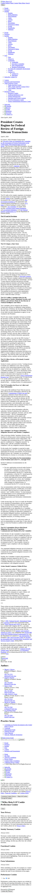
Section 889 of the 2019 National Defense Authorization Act (16, 633)
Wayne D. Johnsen (9, 702)
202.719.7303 (8, 707)
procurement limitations (10, 210)
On (4, 878)
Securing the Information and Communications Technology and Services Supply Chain (16, 639)
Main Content (14, 3)
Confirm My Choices (6, 891)
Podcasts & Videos (13, 24)
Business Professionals (18, 67)
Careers (6, 80)
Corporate (6, 622)
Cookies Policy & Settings (12, 761)
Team (9, 90)
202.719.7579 (8, 674)
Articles (10, 19)
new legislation (12, 206)
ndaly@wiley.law (9, 692)
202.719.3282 (8, 691)
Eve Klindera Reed (9, 710)
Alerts (10, 18)
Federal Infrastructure (14, 96)
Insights (6, 11)
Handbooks (11, 28)
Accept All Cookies (6, 798)
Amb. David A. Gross (10, 694)
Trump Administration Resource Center (19, 101)
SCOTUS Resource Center (16, 100)
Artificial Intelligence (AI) (15, 95)
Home (6, 754)
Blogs (9, 21)
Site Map (7, 756)
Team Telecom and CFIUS (12, 624)
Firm (5, 55)
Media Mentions (13, 15)
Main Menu (22, 3)
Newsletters (11, 23)
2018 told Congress (25, 276)
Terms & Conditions (10, 757)
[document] (16, 846)
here (7, 653)
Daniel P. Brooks (9, 677)
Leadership (11, 60)
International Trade (25, 621)
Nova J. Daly (8, 686)
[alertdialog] (16, 846)
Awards (10, 70)
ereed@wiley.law (9, 717)
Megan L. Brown (9, 669)
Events (10, 26)
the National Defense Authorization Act (14, 210)
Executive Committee (18, 64)
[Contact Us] (8, 114)
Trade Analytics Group (11, 83)
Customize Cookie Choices (8, 796)
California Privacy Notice (11, 762)
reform (8, 198)
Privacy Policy (8, 759)
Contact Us (11, 72)
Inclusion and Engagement (12, 82)
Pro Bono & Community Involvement (19, 69)
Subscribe (7, 77)
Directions (15, 75)
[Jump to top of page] (7, 738)
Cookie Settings (5, 3)
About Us (11, 59)
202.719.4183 (8, 682)
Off (9, 878)
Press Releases (12, 16)
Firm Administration (17, 65)
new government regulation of (14, 201)
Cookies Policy (24, 793)
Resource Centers (9, 91)
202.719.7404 (8, 715)
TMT (6, 621)
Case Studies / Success (14, 88)
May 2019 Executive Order (15, 637)
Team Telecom (8, 733)
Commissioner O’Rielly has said (17, 393)
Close (2, 808)
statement (16, 166)
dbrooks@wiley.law (10, 684)
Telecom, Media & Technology (13, 734)
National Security (14, 621)
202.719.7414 (8, 699)
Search (28, 3)
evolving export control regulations (16, 208)
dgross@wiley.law (9, 700)
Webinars (10, 29)
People (6, 8)
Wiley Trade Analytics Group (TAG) (18, 86)
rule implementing (24, 636)
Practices (7, 10)
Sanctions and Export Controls (17, 98)
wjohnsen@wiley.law (10, 709)
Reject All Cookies (22, 796)
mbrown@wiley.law (10, 676)
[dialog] (16, 790)
